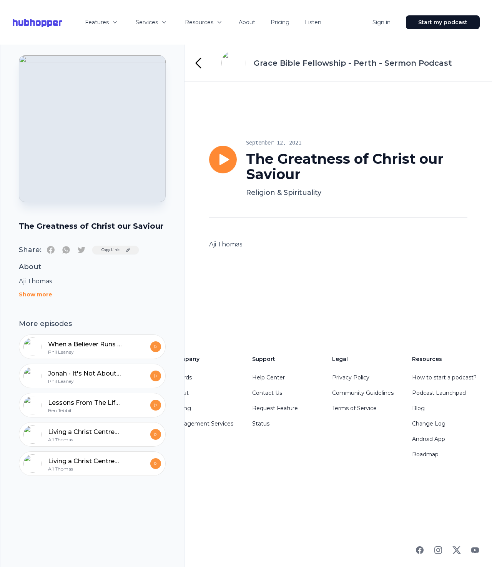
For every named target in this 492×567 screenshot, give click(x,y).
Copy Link (110, 250)
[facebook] (50, 249)
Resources (199, 22)
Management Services (202, 423)
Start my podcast (442, 22)
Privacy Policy (350, 377)
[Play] (223, 159)
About (247, 22)
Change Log (428, 423)
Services (147, 22)
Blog (418, 408)
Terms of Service (354, 408)
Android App (428, 439)
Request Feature (275, 408)
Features (97, 22)
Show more (35, 294)
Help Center (268, 377)
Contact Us (267, 392)
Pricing (280, 22)
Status (260, 423)
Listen (313, 22)
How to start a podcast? (444, 377)
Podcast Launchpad (439, 392)
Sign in (381, 22)
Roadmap (425, 454)
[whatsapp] (66, 249)
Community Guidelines (363, 392)
